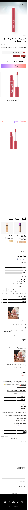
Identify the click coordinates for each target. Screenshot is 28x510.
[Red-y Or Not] (17, 56)
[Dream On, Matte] (14, 56)
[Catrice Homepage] (22, 4)
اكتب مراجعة (11, 44)
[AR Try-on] (11, 223)
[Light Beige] (25, 242)
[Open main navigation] (2, 4)
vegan (24, 35)
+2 (15, 241)
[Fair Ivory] (17, 242)
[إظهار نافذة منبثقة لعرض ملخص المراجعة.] (17, 238)
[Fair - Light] (10, 241)
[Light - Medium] (12, 241)
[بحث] (5, 4)
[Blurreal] (22, 56)
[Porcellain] (21, 242)
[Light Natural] (19, 242)
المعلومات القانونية (13, 496)
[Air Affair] (19, 56)
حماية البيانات (13, 499)
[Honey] (23, 242)
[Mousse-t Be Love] (24, 56)
